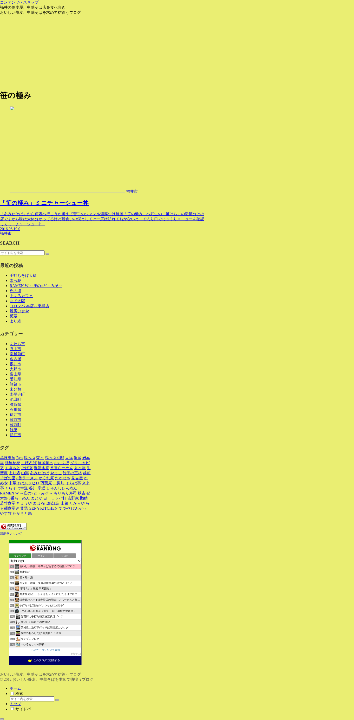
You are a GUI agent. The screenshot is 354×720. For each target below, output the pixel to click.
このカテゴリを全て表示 (45, 649)
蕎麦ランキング (11, 533)
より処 (15, 321)
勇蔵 (13, 316)
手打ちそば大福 (23, 275)
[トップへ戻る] (2, 719)
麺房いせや (19, 311)
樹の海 (15, 291)
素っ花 (15, 281)
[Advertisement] (177, 51)
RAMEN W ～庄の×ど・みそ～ (36, 286)
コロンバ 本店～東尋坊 (29, 306)
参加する (75, 654)
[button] (47, 254)
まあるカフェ (21, 296)
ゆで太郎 (17, 301)
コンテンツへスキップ (19, 2)
